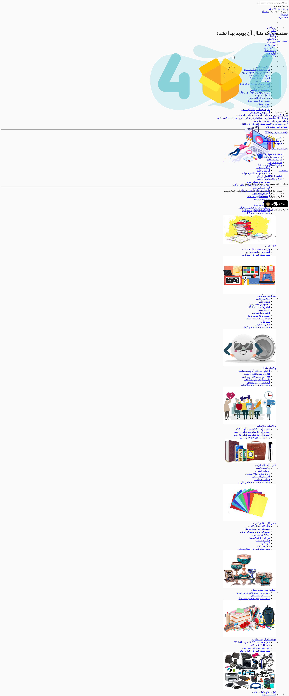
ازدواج (260, 176)
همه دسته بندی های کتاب (257, 213)
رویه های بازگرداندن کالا (270, 156)
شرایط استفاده (274, 159)
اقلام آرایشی (263, 374)
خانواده (266, 471)
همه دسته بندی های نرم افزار (255, 123)
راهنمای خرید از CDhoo (276, 132)
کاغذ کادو (265, 595)
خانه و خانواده (263, 173)
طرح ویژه (265, 537)
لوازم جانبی (270, 691)
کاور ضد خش (263, 648)
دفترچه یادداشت (261, 592)
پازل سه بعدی (263, 249)
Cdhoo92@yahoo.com (257, 196)
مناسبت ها (264, 315)
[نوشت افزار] (249, 636)
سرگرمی (271, 295)
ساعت (266, 540)
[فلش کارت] (249, 520)
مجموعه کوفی (262, 532)
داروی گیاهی (263, 379)
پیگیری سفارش (274, 165)
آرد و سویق (264, 382)
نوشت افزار (270, 639)
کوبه (267, 543)
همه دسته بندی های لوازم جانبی (254, 651)
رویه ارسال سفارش (272, 140)
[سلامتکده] (249, 423)
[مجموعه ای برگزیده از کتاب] (249, 243)
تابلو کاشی (264, 526)
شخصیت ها (264, 318)
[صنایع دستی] (249, 587)
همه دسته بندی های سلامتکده (255, 385)
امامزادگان (264, 307)
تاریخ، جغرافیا (249, 210)
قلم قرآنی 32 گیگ (261, 434)
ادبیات (267, 170)
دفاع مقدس (264, 473)
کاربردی (266, 121)
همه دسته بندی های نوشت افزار (254, 598)
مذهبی (266, 167)
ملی (268, 321)
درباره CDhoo (275, 178)
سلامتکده (271, 39)
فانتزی (266, 324)
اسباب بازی (264, 252)
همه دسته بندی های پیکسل (256, 327)
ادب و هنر (265, 112)
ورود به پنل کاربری (278, 8)
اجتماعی (265, 313)
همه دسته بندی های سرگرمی (255, 255)
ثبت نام (265, 11)
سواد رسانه (264, 182)
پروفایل (284, 14)
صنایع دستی (270, 590)
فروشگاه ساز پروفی (262, 209)
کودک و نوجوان (262, 207)
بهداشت (257, 204)
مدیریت (266, 199)
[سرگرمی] (249, 293)
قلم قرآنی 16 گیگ (261, 432)
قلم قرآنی (271, 42)
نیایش (267, 301)
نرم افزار (271, 27)
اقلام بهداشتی (263, 376)
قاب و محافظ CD (261, 642)
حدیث (267, 310)
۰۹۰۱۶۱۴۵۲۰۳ (259, 193)
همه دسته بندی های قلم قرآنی (255, 437)
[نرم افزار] (249, 162)
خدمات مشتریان (279, 148)
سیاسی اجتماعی (261, 115)
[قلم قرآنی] (249, 462)
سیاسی (266, 479)
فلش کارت (270, 523)
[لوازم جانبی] (249, 689)
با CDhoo (283, 170)
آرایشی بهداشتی (262, 371)
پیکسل (272, 36)
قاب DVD (264, 645)
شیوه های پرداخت (273, 143)
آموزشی (265, 187)
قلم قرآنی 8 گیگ (261, 429)
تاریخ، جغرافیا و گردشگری (257, 118)
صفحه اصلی (282, 40)
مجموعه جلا (264, 529)
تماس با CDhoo (274, 176)
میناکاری (265, 534)
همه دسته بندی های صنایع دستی (254, 549)
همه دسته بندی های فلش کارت (254, 482)
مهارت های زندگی (242, 184)
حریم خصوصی (274, 162)
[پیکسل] (249, 365)
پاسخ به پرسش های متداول (268, 154)
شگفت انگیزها (269, 694)
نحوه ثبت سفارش (273, 137)
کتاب (273, 246)
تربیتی (267, 179)
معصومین (265, 304)
